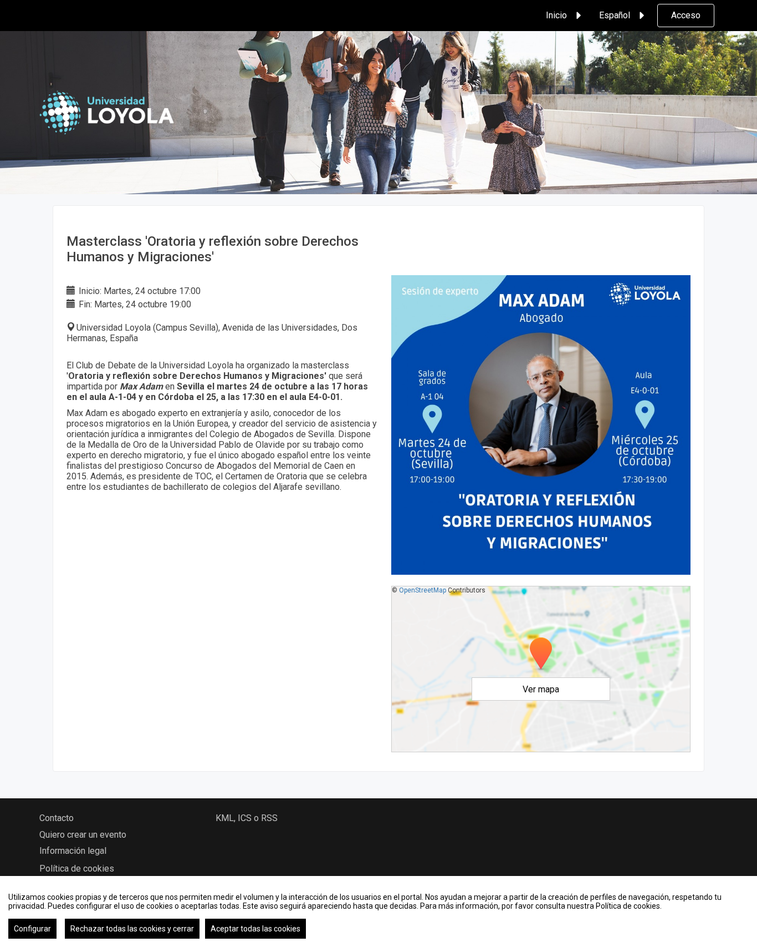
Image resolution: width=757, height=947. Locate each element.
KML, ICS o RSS (247, 818)
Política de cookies (76, 868)
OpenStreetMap (422, 590)
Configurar (32, 928)
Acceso (685, 15)
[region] (378, 911)
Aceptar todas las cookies (255, 928)
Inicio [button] (556, 15)
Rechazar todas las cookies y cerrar (132, 928)
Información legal (72, 850)
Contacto (56, 818)
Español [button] (614, 15)
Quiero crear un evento (82, 834)
